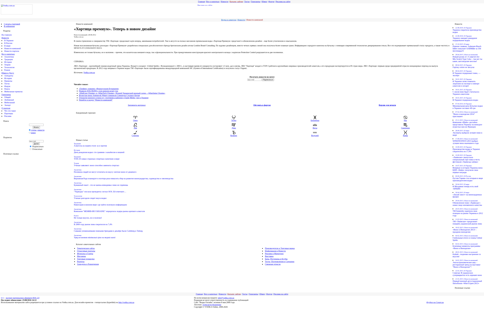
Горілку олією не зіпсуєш (463, 66)
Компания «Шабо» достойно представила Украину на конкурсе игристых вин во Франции (467, 123)
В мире (7, 46)
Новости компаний (12, 48)
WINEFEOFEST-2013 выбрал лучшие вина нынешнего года (466, 141)
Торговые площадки (86, 259)
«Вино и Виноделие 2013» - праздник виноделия (465, 230)
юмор (33, 133)
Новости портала (11, 51)
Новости (224, 2)
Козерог (233, 135)
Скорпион (405, 128)
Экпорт (7, 105)
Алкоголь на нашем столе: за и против (90, 145)
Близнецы (315, 120)
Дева (234, 128)
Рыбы (405, 135)
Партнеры (8, 113)
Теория (7, 65)
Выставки (269, 256)
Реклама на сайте (283, 2)
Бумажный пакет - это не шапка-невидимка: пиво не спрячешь (101, 184)
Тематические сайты (86, 248)
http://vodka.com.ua (126, 302)
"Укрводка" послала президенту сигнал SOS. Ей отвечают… (100, 191)
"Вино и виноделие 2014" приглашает (465, 114)
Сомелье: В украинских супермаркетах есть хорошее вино (467, 273)
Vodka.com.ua (89, 72)
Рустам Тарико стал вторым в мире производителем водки (468, 178)
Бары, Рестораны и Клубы (276, 259)
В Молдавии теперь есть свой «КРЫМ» (465, 186)
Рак (405, 120)
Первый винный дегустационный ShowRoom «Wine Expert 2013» (467, 281)
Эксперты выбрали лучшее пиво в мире (467, 133)
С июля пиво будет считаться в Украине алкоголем (466, 92)
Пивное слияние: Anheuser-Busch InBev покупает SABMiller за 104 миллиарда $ (467, 47)
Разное (7, 70)
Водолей (315, 135)
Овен (135, 120)
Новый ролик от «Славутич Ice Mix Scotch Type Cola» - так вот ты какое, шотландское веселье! (467, 58)
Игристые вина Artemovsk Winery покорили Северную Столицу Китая (109, 95)
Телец (233, 120)
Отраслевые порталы (86, 251)
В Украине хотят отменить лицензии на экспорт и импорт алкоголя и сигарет (466, 82)
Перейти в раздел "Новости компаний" (96, 100)
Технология (9, 67)
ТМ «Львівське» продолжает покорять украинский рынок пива (467, 221)
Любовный (9, 100)
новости (40, 130)
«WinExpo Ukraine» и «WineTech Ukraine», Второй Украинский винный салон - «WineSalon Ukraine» (122, 93)
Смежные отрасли (273, 264)
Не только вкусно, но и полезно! (88, 217)
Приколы (8, 81)
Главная (201, 2)
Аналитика (9, 57)
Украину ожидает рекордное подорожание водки (465, 38)
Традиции (8, 59)
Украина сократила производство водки (467, 30)
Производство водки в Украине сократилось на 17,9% (466, 149)
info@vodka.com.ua (226, 298)
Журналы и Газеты (85, 254)
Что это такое (10, 111)
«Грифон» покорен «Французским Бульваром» (99, 89)
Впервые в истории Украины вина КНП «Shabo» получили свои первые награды (467, 169)
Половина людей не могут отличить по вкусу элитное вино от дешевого (105, 171)
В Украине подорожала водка (465, 99)
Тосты (247, 2)
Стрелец (135, 135)
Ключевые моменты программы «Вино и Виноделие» (466, 246)
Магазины (81, 256)
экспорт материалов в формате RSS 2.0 (22, 298)
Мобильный (9, 102)
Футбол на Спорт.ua (435, 302)
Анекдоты (8, 76)
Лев (135, 128)
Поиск (7, 89)
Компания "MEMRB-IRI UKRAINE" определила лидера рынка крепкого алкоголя (109, 210)
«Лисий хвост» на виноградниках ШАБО (467, 195)
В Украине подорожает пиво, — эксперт (466, 73)
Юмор (264, 2)
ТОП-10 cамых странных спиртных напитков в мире (96, 158)
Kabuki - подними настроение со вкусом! (467, 254)
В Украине (8, 40)
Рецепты (80, 261)
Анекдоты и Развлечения (88, 264)
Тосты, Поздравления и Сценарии (279, 261)
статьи (33, 130)
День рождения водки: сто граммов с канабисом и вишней (99, 151)
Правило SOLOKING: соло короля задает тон (98, 91)
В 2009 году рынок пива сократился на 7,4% (93, 223)
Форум (271, 2)
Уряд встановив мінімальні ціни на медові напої (94, 236)
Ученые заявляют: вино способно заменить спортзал (96, 164)
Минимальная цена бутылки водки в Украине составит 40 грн (468, 106)
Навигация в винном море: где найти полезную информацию (100, 204)
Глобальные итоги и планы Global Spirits (467, 238)
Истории (8, 78)
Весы (315, 128)
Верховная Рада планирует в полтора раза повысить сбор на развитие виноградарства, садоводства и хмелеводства (123, 177)
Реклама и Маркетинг (274, 254)
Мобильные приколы (13, 91)
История (8, 62)
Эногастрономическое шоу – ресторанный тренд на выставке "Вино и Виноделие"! (466, 263)
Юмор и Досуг (8, 73)
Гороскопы (255, 2)
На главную (7, 35)
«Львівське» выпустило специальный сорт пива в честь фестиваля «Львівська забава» (466, 158)
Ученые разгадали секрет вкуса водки (90, 197)
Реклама (7, 116)
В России (8, 43)
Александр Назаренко (211, 305)
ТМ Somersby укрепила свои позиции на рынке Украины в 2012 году (468, 212)
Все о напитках (212, 2)
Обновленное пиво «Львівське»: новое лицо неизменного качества (467, 203)
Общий (7, 97)
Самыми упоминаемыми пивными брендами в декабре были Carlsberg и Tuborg (108, 230)
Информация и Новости (275, 251)
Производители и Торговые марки (280, 248)
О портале (6, 108)
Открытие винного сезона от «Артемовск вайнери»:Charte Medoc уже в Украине (113, 98)
